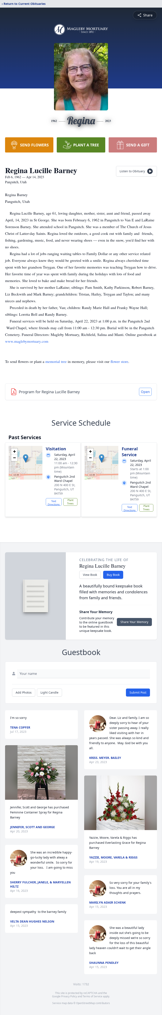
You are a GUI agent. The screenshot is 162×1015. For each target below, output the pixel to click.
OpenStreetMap (85, 1003)
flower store (119, 361)
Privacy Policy (69, 996)
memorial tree (56, 361)
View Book (90, 575)
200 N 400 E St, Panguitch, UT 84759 (64, 489)
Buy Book (113, 575)
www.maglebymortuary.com (26, 341)
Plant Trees (70, 501)
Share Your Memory (134, 622)
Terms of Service (92, 996)
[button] (25, 458)
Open (145, 391)
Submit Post (138, 692)
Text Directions (54, 502)
